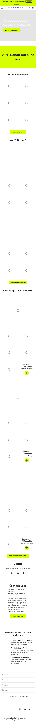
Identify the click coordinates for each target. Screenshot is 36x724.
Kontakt (5, 690)
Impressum (24, 696)
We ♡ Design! (18, 140)
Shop (4, 680)
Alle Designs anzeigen (18, 282)
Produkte (5, 675)
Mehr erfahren (18, 616)
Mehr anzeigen (18, 132)
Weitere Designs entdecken (18, 555)
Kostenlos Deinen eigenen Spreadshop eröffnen (16, 719)
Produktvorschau (18, 74)
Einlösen (28, 1)
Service (5, 685)
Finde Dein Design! (11, 30)
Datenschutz (12, 696)
